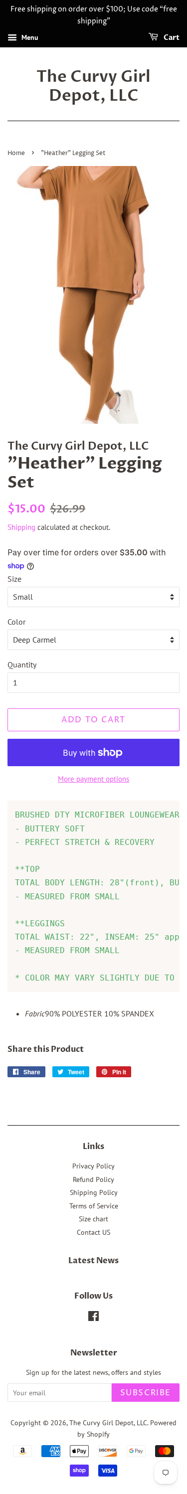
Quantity (21, 664)
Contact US (93, 1232)
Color (16, 622)
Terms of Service (93, 1205)
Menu (28, 37)
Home (16, 153)
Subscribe (145, 1392)
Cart (171, 37)
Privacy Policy (93, 1166)
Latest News (93, 1260)
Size (14, 579)
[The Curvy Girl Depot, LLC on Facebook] (93, 1318)
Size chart (93, 1218)
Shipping (21, 527)
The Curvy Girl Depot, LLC (93, 86)
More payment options (93, 779)
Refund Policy (93, 1179)
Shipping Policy (94, 1192)
